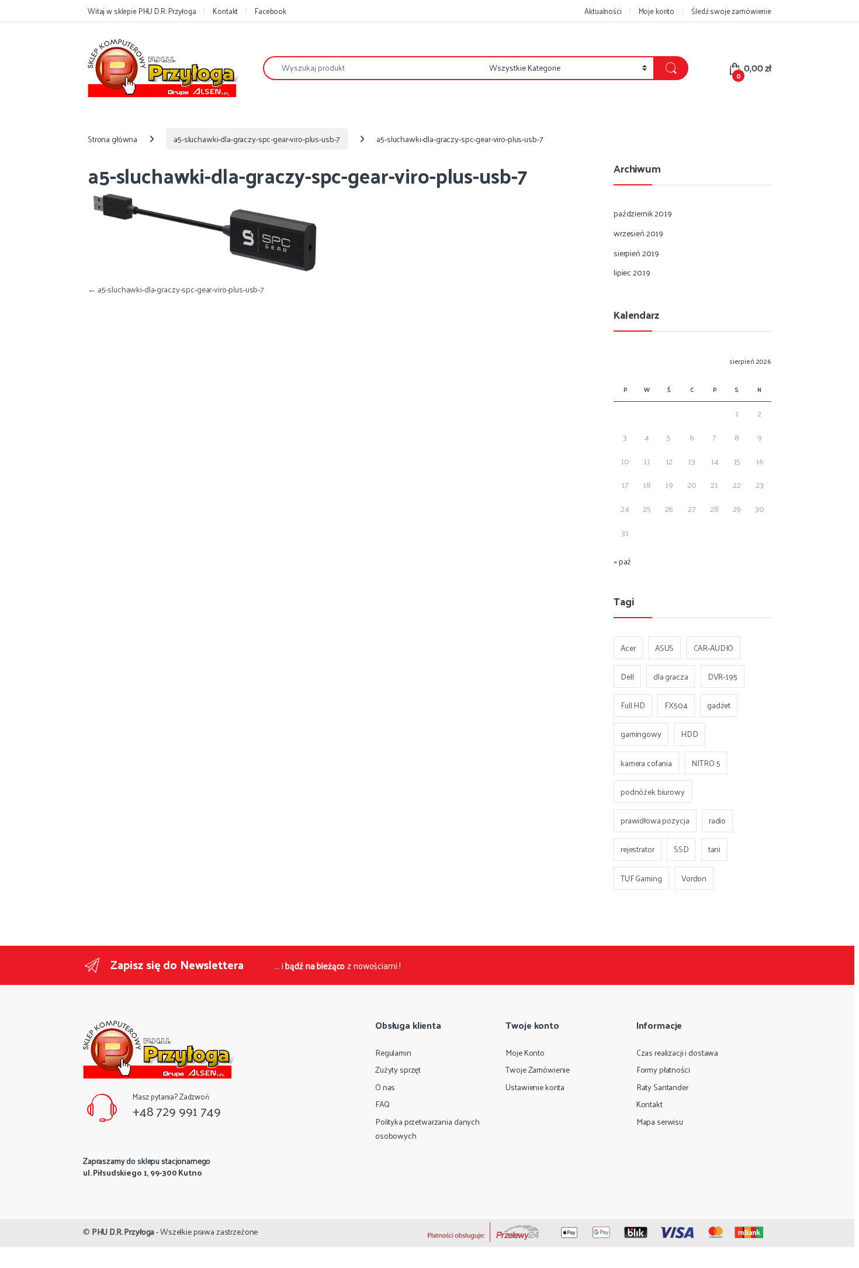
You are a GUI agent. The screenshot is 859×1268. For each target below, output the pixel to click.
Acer (628, 647)
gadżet (718, 705)
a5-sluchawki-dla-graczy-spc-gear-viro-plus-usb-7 (257, 139)
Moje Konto (525, 1052)
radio (717, 820)
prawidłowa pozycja (655, 820)
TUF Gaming (641, 878)
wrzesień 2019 (638, 233)
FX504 (675, 705)
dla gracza (670, 676)
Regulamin (393, 1052)
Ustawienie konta (534, 1087)
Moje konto (657, 11)
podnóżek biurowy (653, 791)
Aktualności (602, 11)
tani (714, 849)
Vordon (693, 878)
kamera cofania (646, 763)
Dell (627, 676)
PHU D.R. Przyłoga (123, 1231)
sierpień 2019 (636, 253)
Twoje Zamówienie (537, 1069)
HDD (689, 733)
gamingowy (641, 733)
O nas (385, 1087)
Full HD (633, 705)
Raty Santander (662, 1087)
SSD (681, 849)
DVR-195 (722, 676)
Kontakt (225, 11)
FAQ (382, 1104)
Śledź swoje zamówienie (731, 11)
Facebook (270, 11)
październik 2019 (643, 213)
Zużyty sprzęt (398, 1069)
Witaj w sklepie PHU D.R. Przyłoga (142, 11)
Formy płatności (663, 1069)
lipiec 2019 (632, 272)
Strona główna (112, 139)
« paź (622, 561)
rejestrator (637, 849)
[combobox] (373, 68)
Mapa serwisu (659, 1121)
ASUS (664, 647)
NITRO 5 (705, 763)
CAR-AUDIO (714, 647)
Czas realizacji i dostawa (677, 1052)
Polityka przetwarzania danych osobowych (427, 1128)
